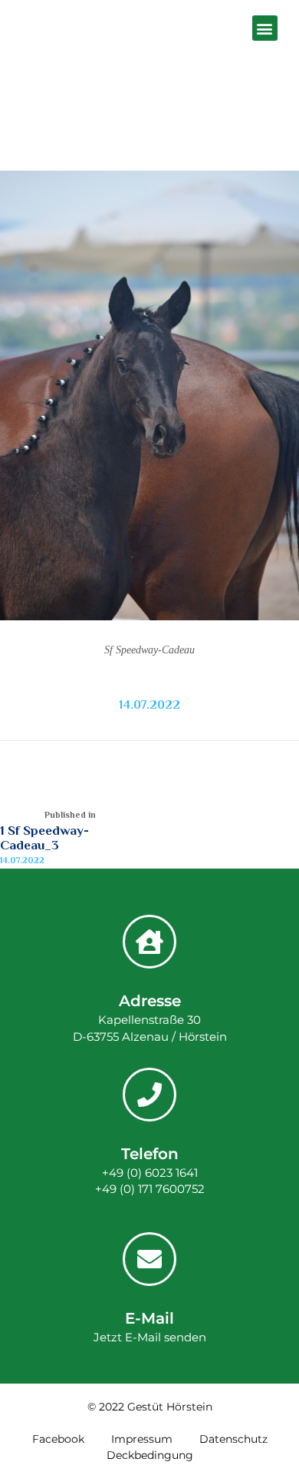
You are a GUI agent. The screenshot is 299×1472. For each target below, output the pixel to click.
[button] (265, 28)
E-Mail (149, 1318)
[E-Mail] (149, 1259)
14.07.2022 (149, 705)
